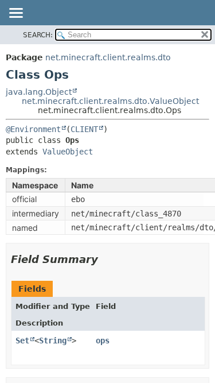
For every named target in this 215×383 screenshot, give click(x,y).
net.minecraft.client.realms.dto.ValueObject (110, 101)
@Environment (33, 129)
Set (22, 340)
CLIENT (84, 129)
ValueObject (67, 151)
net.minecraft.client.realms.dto (108, 57)
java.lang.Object (39, 91)
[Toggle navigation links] (15, 14)
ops (103, 340)
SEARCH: (38, 35)
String (53, 340)
